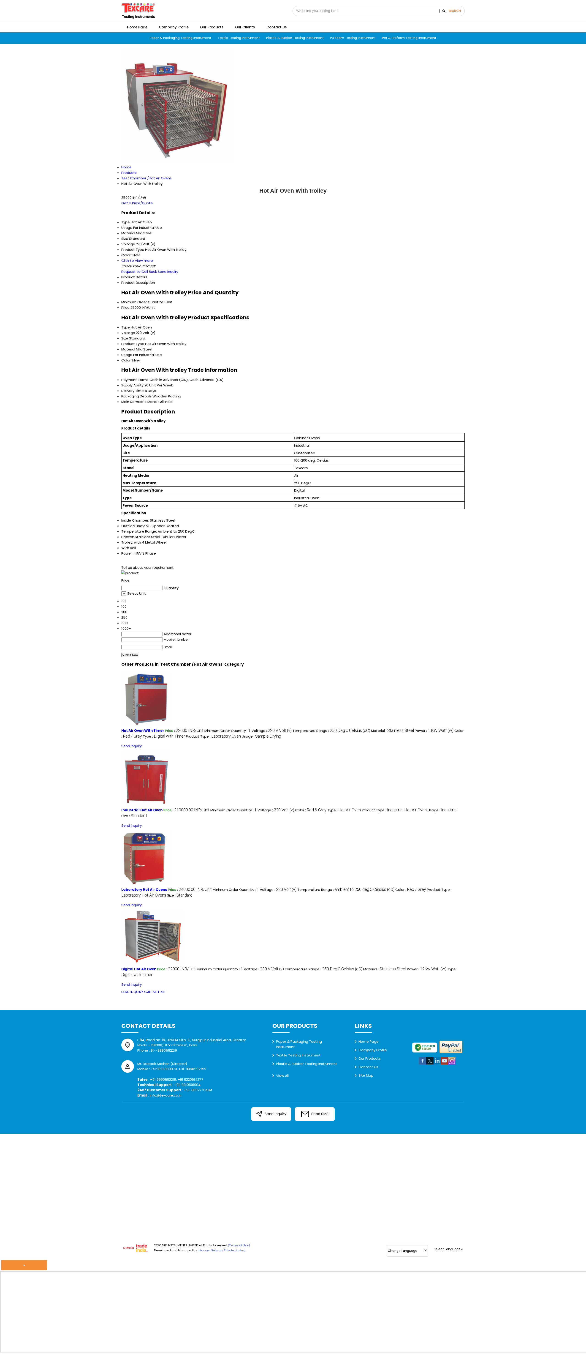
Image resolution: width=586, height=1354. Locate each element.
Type (125, 327)
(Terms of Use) (239, 1245)
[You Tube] (444, 1063)
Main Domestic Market (140, 401)
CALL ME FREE (154, 991)
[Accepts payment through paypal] (451, 1052)
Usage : (261, 736)
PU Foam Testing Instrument (353, 38)
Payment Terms (135, 379)
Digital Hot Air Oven (138, 969)
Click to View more (137, 260)
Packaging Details (136, 396)
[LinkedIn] (437, 1063)
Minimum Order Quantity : (227, 730)
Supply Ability (132, 385)
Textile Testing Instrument (239, 38)
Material (128, 349)
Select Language (447, 1249)
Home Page (137, 27)
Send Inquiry (168, 271)
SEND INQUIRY (132, 991)
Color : (310, 810)
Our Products (212, 27)
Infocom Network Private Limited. (222, 1250)
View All (282, 1075)
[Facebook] (422, 1063)
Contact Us (276, 27)
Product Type (132, 343)
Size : (134, 815)
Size (124, 338)
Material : (392, 730)
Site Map (365, 1075)
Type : (164, 736)
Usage (126, 354)
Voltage (128, 332)
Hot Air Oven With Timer (142, 730)
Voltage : (272, 730)
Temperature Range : (331, 730)
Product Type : (213, 736)
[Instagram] (452, 1063)
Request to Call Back (139, 271)
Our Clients (245, 27)
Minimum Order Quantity (142, 302)
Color (125, 360)
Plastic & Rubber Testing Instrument (295, 38)
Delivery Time (132, 390)
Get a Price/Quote (137, 203)
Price (125, 307)
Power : (434, 730)
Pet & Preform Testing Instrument (409, 38)
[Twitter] (430, 1063)
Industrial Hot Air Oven (142, 810)
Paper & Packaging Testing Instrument (180, 38)
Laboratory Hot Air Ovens (144, 889)
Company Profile (174, 27)
